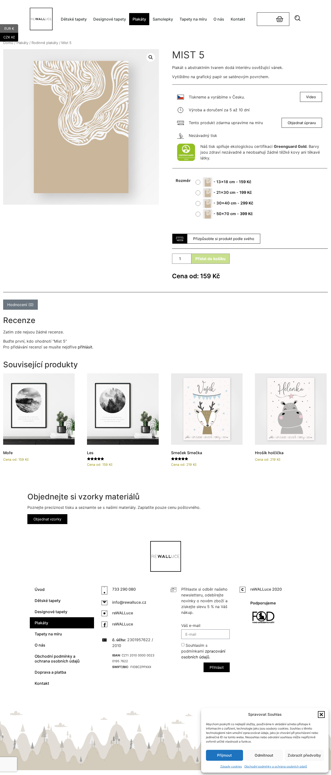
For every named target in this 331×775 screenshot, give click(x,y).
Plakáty (139, 19)
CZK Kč (10, 36)
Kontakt (238, 19)
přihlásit (85, 347)
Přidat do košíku (210, 258)
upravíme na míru (247, 122)
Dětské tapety (74, 19)
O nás (218, 19)
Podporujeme (263, 603)
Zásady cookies (231, 766)
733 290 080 (124, 589)
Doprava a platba (50, 672)
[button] (321, 714)
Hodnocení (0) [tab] (20, 304)
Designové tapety (109, 19)
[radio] (225, 182)
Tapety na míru (193, 19)
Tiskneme (197, 97)
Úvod (40, 589)
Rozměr (183, 180)
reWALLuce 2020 (266, 589)
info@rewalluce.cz (129, 602)
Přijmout (224, 755)
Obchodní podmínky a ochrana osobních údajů (275, 766)
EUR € (11, 28)
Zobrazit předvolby (304, 755)
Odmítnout (264, 755)
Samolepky (163, 19)
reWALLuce (122, 612)
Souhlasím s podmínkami (203, 651)
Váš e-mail (190, 626)
